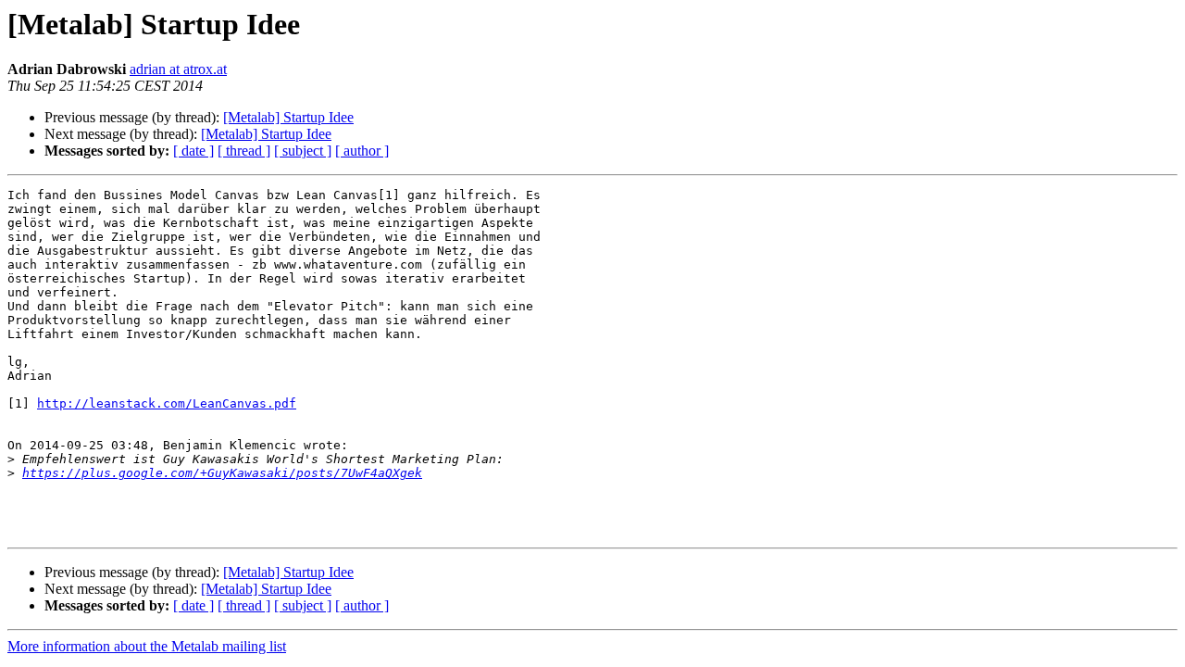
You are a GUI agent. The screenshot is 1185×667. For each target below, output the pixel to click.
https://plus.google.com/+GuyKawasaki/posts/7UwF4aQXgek (222, 473)
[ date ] (193, 150)
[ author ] (362, 150)
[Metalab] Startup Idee (288, 117)
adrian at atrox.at (178, 69)
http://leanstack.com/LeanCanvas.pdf (166, 403)
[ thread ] (244, 150)
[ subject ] (302, 150)
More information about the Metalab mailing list (146, 646)
